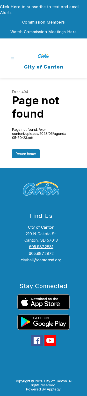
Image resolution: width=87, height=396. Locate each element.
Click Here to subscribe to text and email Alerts (40, 9)
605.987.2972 (41, 253)
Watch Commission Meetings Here (43, 31)
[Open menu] (12, 58)
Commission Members (43, 22)
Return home (26, 154)
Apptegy (54, 389)
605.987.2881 (41, 246)
